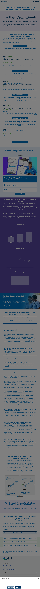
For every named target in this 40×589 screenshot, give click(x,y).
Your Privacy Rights (10, 587)
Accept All (17, 587)
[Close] (38, 578)
